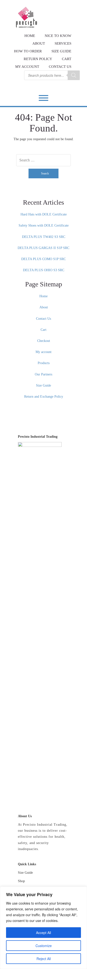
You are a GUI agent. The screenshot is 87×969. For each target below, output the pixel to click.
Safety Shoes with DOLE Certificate (44, 225)
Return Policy (38, 59)
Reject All (43, 958)
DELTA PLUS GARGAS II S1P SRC (43, 248)
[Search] (74, 75)
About (43, 307)
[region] (43, 927)
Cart (66, 59)
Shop (21, 881)
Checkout (43, 341)
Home (43, 296)
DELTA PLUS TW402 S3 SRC (43, 237)
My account (27, 67)
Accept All (43, 932)
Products (44, 363)
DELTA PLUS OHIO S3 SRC (43, 270)
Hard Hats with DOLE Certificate (44, 214)
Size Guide (61, 51)
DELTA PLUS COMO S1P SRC (43, 259)
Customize (44, 945)
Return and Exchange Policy (43, 396)
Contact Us (60, 67)
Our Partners (43, 374)
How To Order (28, 51)
